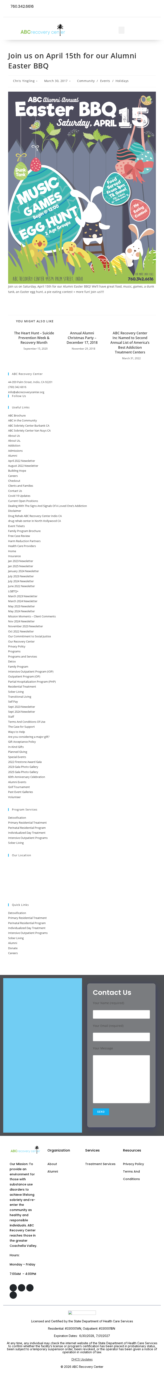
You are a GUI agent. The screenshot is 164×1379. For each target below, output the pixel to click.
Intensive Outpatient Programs (28, 838)
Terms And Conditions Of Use (26, 722)
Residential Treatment (22, 686)
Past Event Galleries (20, 792)
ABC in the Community (22, 420)
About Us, (14, 440)
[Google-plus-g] (148, 7)
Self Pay (13, 701)
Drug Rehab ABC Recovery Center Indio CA (35, 516)
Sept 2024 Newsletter (21, 712)
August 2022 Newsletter (23, 466)
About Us (14, 436)
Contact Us (15, 491)
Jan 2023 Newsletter (20, 561)
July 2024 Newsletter (21, 581)
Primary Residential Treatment (27, 822)
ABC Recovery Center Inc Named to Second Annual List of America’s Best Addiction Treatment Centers (129, 343)
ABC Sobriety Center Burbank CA (28, 425)
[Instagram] (140, 7)
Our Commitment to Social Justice (29, 636)
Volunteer (14, 797)
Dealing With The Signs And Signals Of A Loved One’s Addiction (47, 506)
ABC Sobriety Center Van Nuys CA (29, 430)
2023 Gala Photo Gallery (23, 767)
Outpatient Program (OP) (24, 676)
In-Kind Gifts (16, 747)
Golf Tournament (19, 787)
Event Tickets (16, 526)
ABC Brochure (17, 415)
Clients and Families (20, 486)
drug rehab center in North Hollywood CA (34, 521)
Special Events (17, 757)
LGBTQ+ (13, 591)
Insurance (14, 556)
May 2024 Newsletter (21, 611)
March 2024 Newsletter (22, 601)
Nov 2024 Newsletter (21, 621)
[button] (121, 30)
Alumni (12, 456)
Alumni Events (17, 782)
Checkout (14, 481)
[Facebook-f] (132, 7)
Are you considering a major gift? (29, 737)
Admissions (15, 451)
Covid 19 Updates (19, 496)
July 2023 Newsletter (21, 576)
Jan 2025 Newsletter (20, 566)
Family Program (18, 666)
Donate (13, 948)
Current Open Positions (23, 501)
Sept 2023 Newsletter (21, 707)
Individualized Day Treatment (26, 833)
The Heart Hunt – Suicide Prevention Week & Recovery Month (34, 338)
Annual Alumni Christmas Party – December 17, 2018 (82, 338)
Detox (12, 661)
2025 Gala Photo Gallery (23, 772)
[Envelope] (157, 7)
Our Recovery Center (21, 641)
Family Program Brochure (24, 531)
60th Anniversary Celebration (26, 777)
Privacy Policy (16, 646)
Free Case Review (19, 536)
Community (86, 81)
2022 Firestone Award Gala (25, 762)
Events (105, 81)
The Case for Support (21, 727)
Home (12, 551)
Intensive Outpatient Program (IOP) (30, 671)
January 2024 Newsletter (23, 571)
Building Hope (17, 471)
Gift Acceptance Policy (22, 742)
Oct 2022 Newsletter (21, 631)
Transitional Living (19, 697)
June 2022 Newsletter (21, 586)
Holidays (122, 81)
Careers (13, 476)
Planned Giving (17, 752)
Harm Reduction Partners (24, 541)
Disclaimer (14, 511)
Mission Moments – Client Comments (32, 616)
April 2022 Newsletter (21, 461)
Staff (11, 716)
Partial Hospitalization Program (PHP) (32, 681)
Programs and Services (22, 656)
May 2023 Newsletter (21, 606)
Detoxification (17, 818)
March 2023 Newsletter (22, 596)
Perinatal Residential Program (27, 828)
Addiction (14, 445)
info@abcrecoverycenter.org (26, 392)
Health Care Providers (22, 546)
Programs (14, 651)
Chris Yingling (24, 81)
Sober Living (16, 692)
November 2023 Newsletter (25, 626)
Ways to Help (16, 732)
